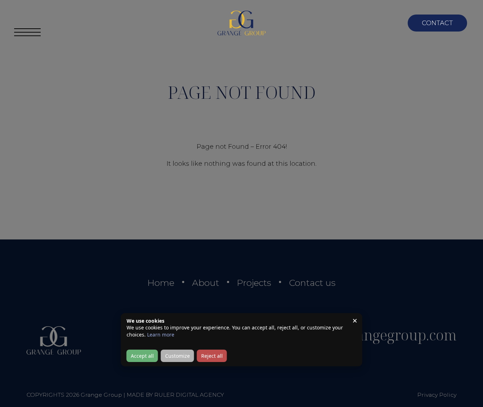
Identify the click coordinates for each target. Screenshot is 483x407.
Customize (177, 355)
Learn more (160, 334)
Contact (437, 23)
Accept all (142, 355)
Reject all (212, 355)
